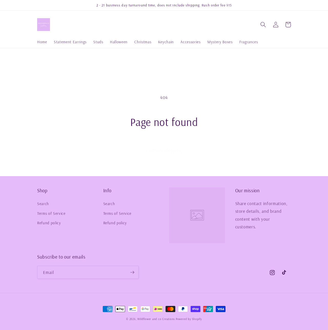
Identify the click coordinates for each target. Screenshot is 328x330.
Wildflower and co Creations (156, 319)
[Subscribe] (132, 272)
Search (43, 203)
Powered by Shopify (189, 319)
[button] (263, 24)
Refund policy (49, 222)
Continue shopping (164, 150)
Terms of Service (51, 213)
